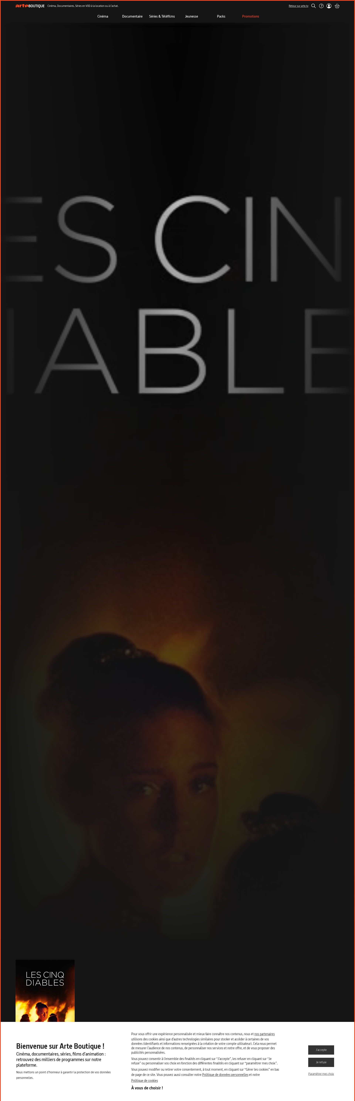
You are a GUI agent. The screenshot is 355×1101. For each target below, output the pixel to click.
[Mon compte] (329, 6)
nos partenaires (264, 1034)
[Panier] (336, 6)
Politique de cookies (144, 1080)
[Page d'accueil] (30, 6)
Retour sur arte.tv (298, 6)
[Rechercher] (313, 6)
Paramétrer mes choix (321, 1074)
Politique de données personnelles (225, 1074)
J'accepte (321, 1050)
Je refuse (321, 1062)
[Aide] (321, 6)
